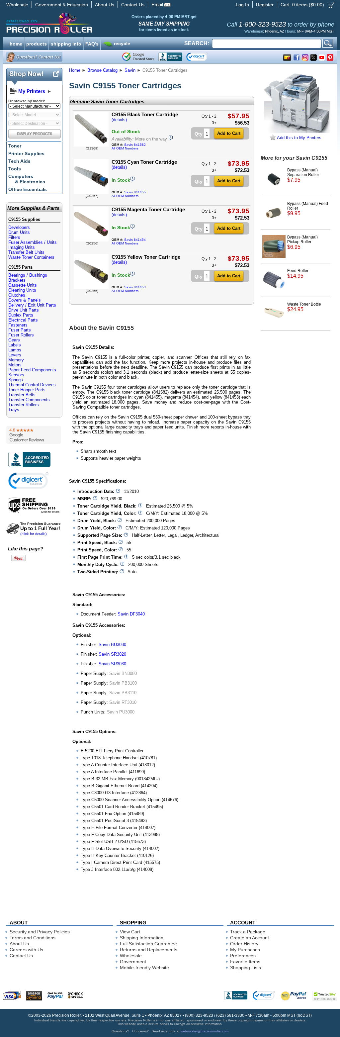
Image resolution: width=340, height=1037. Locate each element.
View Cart (130, 931)
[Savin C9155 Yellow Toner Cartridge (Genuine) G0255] (91, 287)
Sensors (16, 374)
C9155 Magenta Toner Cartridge (148, 209)
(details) (119, 119)
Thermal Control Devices (32, 384)
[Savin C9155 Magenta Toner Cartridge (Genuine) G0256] (91, 239)
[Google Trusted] (138, 56)
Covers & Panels (24, 300)
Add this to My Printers (298, 137)
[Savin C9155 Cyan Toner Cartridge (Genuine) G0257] (91, 192)
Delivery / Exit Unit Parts (32, 305)
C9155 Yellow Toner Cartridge (146, 257)
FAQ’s (92, 43)
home (16, 43)
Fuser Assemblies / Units (32, 242)
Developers (19, 227)
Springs (15, 379)
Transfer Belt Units (26, 252)
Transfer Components (29, 399)
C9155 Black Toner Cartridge (145, 114)
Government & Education (61, 4)
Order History (244, 943)
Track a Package (247, 931)
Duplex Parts (20, 315)
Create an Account (249, 937)
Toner (14, 145)
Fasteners (18, 325)
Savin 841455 (135, 192)
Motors (15, 364)
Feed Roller (297, 273)
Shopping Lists (245, 967)
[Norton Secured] (202, 56)
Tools (14, 168)
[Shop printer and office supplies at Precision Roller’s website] (84, 23)
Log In (242, 4)
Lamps (14, 349)
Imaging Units (21, 247)
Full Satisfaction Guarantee (148, 943)
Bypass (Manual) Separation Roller (303, 175)
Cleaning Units (22, 290)
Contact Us (132, 4)
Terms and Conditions (32, 937)
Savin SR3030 (112, 663)
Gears (14, 339)
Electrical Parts (23, 320)
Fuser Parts (19, 330)
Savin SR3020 (112, 654)
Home (74, 70)
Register (265, 4)
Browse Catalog (102, 70)
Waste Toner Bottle (304, 307)
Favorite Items (245, 961)
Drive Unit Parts (23, 310)
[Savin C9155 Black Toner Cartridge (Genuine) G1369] (91, 144)
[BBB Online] (170, 56)
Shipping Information (141, 937)
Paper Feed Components (32, 369)
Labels (14, 344)
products (36, 43)
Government (133, 961)
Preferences (243, 955)
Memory (16, 359)
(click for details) (40, 529)
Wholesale (17, 4)
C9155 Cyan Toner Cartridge (144, 162)
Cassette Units (22, 285)
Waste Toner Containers (31, 257)
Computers (26, 179)
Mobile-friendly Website (144, 967)
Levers (14, 354)
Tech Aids (19, 161)
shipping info (66, 43)
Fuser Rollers (21, 334)
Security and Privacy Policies (40, 931)
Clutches (16, 295)
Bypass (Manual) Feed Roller (307, 208)
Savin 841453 (135, 287)
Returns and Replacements (148, 949)
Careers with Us (26, 949)
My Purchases (245, 949)
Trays (13, 409)
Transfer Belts (22, 394)
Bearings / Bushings (27, 275)
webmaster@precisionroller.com (204, 1031)
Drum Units (19, 232)
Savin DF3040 (131, 614)
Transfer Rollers (23, 404)
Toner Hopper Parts (26, 389)
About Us (104, 4)
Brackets (17, 280)
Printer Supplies (26, 153)
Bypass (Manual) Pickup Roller (302, 242)
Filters (14, 237)
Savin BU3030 (112, 644)
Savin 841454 (135, 239)
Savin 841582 (135, 144)
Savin (130, 70)
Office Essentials (27, 189)
